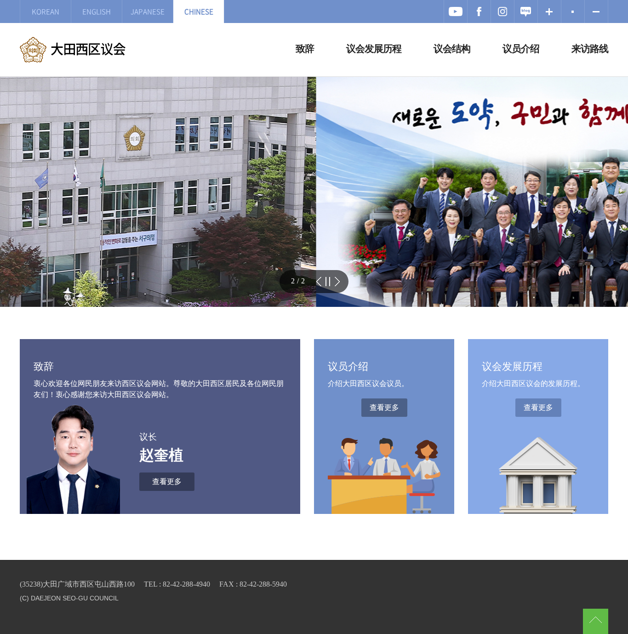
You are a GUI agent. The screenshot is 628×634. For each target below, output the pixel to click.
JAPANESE (148, 11)
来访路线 (589, 48)
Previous (318, 281)
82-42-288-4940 (186, 584)
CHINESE (198, 11)
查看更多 (167, 481)
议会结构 (452, 48)
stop (327, 281)
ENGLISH (96, 11)
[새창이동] (455, 11)
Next (337, 281)
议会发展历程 (373, 48)
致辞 (305, 48)
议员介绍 (520, 48)
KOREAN (45, 11)
